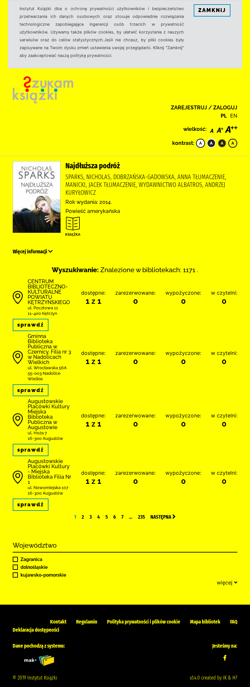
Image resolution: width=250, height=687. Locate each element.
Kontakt (58, 622)
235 (141, 517)
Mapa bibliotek (205, 622)
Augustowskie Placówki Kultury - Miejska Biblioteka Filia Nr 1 (49, 471)
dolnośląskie (34, 567)
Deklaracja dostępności (36, 630)
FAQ (233, 622)
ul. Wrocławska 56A (47, 367)
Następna (161, 517)
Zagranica (31, 559)
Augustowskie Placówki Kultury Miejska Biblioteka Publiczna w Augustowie (49, 414)
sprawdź (30, 325)
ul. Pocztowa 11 (43, 307)
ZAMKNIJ (212, 10)
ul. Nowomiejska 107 (48, 487)
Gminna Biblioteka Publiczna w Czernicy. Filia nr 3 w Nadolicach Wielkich (49, 349)
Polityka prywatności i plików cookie (143, 622)
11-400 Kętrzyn (42, 313)
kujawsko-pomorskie (43, 575)
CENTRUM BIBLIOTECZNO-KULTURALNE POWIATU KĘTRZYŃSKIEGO (49, 291)
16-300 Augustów (45, 438)
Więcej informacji (30, 251)
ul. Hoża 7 (37, 432)
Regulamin (86, 622)
